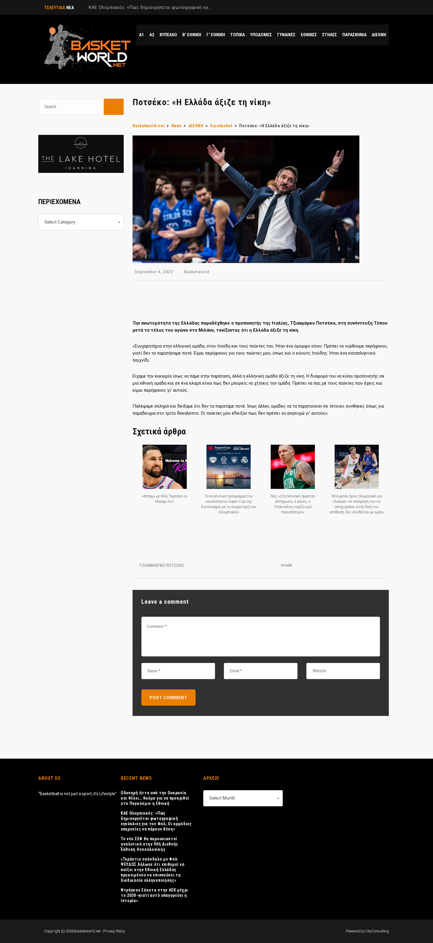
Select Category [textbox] (59, 222)
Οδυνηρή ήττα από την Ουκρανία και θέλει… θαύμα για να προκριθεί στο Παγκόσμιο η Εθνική (155, 798)
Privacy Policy (114, 931)
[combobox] (81, 222)
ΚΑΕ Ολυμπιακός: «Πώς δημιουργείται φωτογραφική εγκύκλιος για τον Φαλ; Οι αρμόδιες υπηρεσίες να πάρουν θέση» (156, 821)
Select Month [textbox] (222, 798)
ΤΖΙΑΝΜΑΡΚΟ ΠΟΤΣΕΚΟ (161, 565)
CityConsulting (377, 931)
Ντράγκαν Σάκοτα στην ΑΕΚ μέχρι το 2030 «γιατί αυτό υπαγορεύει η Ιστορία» (154, 895)
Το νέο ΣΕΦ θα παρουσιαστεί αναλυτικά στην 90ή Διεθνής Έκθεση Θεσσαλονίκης (149, 844)
